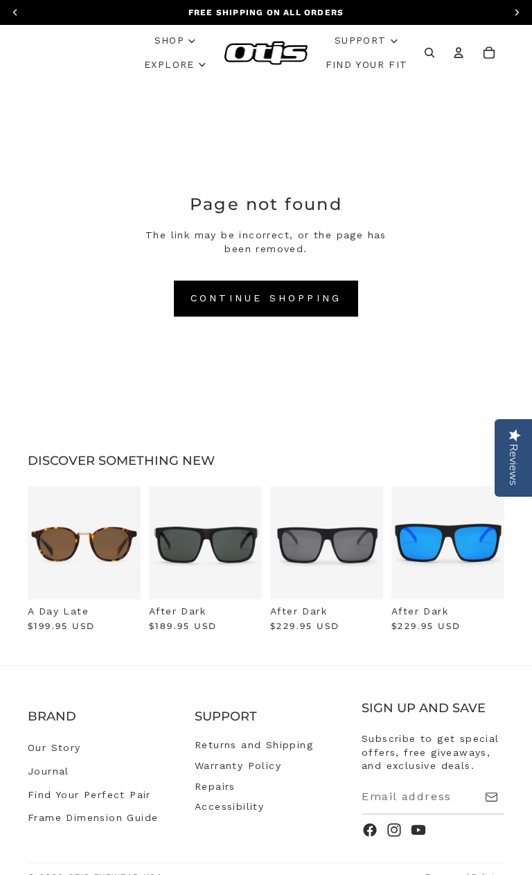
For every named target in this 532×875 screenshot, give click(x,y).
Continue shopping (266, 297)
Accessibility (229, 806)
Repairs (215, 786)
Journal (48, 771)
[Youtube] (418, 830)
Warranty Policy (238, 765)
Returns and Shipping (254, 744)
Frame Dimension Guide (93, 817)
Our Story (54, 747)
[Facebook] (370, 830)
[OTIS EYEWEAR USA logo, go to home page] (266, 53)
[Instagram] (394, 830)
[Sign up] (491, 797)
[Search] (429, 52)
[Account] (458, 52)
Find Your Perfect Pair (89, 794)
